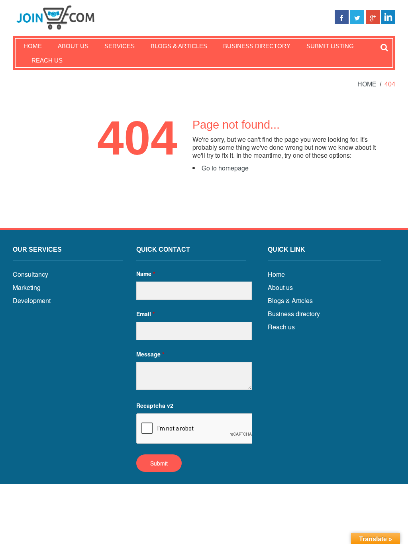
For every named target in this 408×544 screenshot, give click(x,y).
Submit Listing (330, 46)
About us (73, 46)
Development (32, 300)
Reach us (47, 60)
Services (119, 46)
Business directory (294, 313)
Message (150, 354)
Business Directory (256, 46)
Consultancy (30, 274)
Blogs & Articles (179, 46)
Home (33, 46)
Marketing (27, 287)
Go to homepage (225, 167)
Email (145, 314)
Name (145, 274)
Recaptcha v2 (154, 405)
